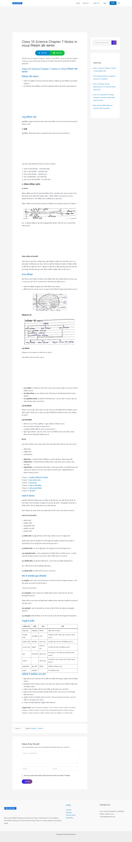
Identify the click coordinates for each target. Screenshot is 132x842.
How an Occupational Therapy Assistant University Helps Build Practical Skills (104, 97)
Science (40, 728)
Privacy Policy (71, 815)
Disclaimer (69, 818)
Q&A (104, 3)
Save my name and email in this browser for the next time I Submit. (47, 775)
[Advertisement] (66, 18)
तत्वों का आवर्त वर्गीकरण (35, 488)
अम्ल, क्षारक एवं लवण (34, 480)
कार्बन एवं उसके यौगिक (35, 485)
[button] (89, 3)
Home (78, 3)
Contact (68, 810)
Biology (33, 728)
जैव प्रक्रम (32, 491)
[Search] (113, 43)
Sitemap (69, 812)
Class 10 (96, 3)
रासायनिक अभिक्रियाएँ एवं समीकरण (38, 477)
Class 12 (86, 3)
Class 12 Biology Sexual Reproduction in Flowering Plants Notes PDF (104, 87)
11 (20, 728)
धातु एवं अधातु (33, 483)
